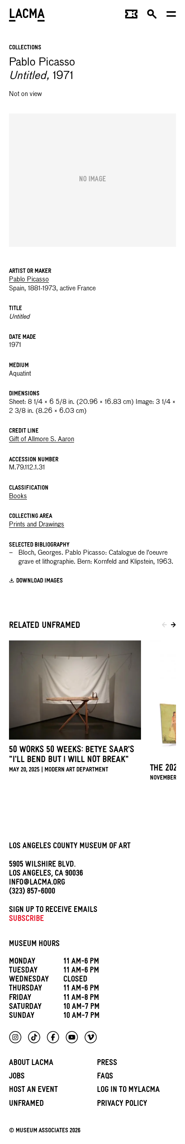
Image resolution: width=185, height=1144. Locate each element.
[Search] (152, 16)
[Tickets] (131, 16)
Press (107, 1064)
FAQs (105, 1077)
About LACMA (31, 1064)
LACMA (27, 16)
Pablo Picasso (29, 279)
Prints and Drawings (36, 525)
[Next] (173, 626)
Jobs (17, 1077)
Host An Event (33, 1091)
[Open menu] (171, 16)
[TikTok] (34, 1037)
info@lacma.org (37, 883)
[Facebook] (53, 1037)
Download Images (39, 581)
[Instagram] (15, 1037)
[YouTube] (72, 1037)
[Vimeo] (90, 1037)
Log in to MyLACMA (128, 1091)
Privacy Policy (122, 1104)
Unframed (26, 1104)
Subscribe (26, 920)
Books (18, 496)
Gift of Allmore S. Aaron (41, 439)
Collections (25, 48)
